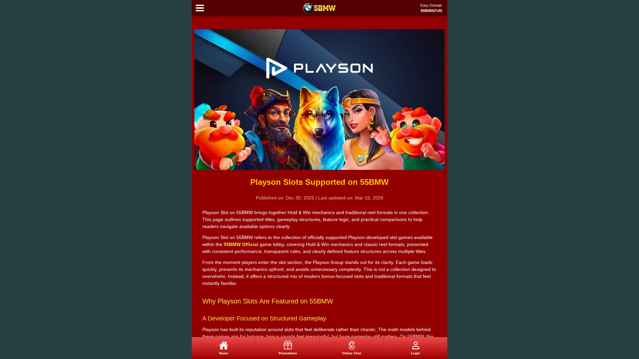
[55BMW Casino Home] (319, 8)
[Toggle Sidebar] (200, 8)
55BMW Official (241, 244)
